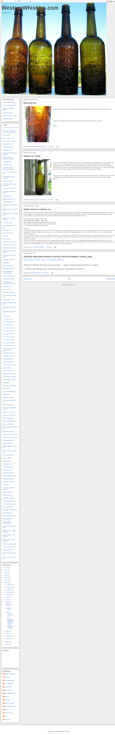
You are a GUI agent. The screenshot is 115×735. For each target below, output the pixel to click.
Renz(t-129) (6, 458)
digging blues (6, 196)
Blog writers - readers (9, 141)
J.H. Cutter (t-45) (7, 339)
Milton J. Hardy (7, 424)
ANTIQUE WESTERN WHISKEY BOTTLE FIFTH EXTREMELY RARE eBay (44, 260)
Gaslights (5, 262)
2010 (6, 641)
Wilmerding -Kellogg (8, 544)
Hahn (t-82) (6, 286)
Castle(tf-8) (6, 162)
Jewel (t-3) (6, 368)
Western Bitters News (9, 102)
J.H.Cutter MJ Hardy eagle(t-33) (8, 349)
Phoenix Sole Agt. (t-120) (10, 446)
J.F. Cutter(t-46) (7, 322)
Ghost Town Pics (7, 265)
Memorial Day (30, 103)
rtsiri (6, 716)
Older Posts (111, 279)
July (7, 597)
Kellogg (5, 382)
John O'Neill (8, 687)
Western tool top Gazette (10, 115)
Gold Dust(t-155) (7, 279)
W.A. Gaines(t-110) (8, 515)
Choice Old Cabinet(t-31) (10, 172)
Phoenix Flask (7, 443)
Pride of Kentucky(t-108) (10, 450)
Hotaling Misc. (7, 299)
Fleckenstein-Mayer (8, 248)
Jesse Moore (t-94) (8, 365)
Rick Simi (7, 700)
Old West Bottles (7, 113)
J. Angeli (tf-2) (7, 319)
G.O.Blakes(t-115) (8, 259)
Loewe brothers (7, 404)
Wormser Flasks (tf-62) (9, 553)
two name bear (7, 507)
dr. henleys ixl (7, 222)
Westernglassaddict (10, 706)
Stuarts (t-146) (7, 492)
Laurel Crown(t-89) (8, 391)
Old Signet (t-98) (7, 440)
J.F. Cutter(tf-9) (7, 325)
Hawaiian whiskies (8, 292)
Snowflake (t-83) (7, 481)
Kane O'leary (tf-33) (8, 379)
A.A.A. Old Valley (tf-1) (9, 127)
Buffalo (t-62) (6, 150)
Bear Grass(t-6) (7, 138)
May (7, 602)
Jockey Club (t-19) (8, 373)
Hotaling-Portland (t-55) (9, 302)
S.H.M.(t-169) (7, 470)
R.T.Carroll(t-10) (7, 455)
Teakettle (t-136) (7, 498)
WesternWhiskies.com (29, 8)
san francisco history (9, 476)
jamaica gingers (7, 362)
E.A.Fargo (6, 239)
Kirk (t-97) (6, 388)
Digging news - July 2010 (10, 209)
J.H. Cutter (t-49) (7, 345)
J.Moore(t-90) (7, 359)
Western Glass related (9, 526)
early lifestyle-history (8, 242)
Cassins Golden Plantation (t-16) (7, 158)
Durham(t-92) (7, 233)
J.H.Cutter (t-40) (7, 353)
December (9, 584)
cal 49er (7, 709)
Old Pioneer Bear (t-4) (9, 434)
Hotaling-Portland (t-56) (9, 307)
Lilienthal (5, 394)
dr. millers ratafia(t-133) (9, 225)
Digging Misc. (7, 202)
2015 (6, 575)
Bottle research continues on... (38, 209)
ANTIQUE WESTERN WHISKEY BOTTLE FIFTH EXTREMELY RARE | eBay (58, 257)
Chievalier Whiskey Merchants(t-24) (8, 168)
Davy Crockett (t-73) (8, 188)
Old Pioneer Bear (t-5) (9, 437)
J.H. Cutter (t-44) (7, 336)
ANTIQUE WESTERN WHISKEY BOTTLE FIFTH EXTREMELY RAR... (10, 623)
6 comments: (46, 272)
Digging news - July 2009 (10, 204)
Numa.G (7, 696)
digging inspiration (8, 199)
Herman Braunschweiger (10, 295)
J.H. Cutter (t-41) (7, 328)
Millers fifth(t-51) (7, 418)
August (8, 594)
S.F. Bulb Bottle (7, 467)
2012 (6, 580)
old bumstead (8, 713)
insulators (5, 316)
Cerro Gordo (6, 164)
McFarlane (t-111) (8, 412)
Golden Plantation (10, 680)
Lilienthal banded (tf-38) (9, 400)
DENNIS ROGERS (10, 674)
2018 (6, 568)
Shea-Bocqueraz (7, 479)
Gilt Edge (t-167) (7, 268)
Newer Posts (28, 279)
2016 (6, 572)
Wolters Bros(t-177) (8, 547)
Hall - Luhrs (6, 289)
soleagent (7, 719)
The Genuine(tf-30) (8, 501)
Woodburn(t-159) (8, 550)
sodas (4, 484)
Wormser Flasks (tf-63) (9, 557)
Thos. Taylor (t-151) (8, 504)
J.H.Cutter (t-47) (7, 356)
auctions (5, 135)
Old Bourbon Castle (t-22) (10, 427)
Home (70, 279)
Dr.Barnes (7, 677)
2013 (6, 577)
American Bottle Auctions (10, 105)
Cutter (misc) (6, 181)
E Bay (4, 236)
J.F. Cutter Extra (9, 683)
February (9, 636)
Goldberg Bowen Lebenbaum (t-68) (8, 282)
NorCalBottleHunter (10, 693)
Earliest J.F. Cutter (32, 156)
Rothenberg (6, 461)
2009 (6, 644)
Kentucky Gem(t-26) (8, 385)
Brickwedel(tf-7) (7, 147)
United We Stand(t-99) (9, 510)
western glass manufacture (7, 522)
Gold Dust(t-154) (7, 276)
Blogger (68, 731)
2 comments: (51, 146)
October (8, 589)
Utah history (6, 512)
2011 (6, 582)
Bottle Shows (6, 144)
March (8, 633)
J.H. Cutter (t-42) (7, 331)
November (9, 587)
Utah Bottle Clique (8, 118)
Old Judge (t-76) (7, 431)
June (8, 599)
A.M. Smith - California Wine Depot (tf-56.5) (9, 131)
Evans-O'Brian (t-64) (9, 245)
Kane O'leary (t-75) (8, 376)
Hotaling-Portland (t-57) (9, 311)
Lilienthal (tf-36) (7, 397)
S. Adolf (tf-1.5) (7, 464)
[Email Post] (57, 146)
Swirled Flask (6, 495)
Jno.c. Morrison (7, 370)
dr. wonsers (6, 230)
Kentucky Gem (9, 690)
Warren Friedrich (9, 703)
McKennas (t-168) (8, 415)
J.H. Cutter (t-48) (7, 342)
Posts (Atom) (72, 284)
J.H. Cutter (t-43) (7, 333)
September (9, 592)
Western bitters (7, 518)
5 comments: (50, 199)
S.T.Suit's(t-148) (7, 473)
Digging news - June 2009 (10, 213)
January (8, 638)
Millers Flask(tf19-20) (9, 421)
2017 (6, 570)
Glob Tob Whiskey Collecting (8, 272)
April (7, 631)
